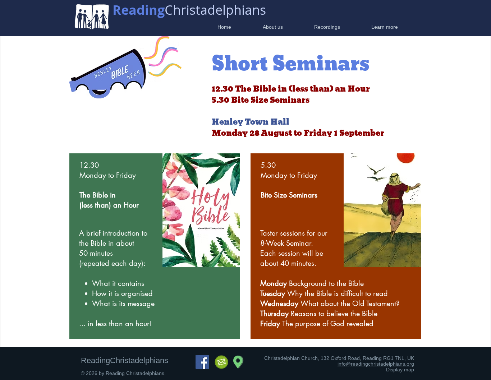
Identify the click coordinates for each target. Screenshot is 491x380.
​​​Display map (400, 369)
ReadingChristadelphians (124, 360)
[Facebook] (202, 362)
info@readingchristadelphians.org (376, 364)
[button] (262, 27)
